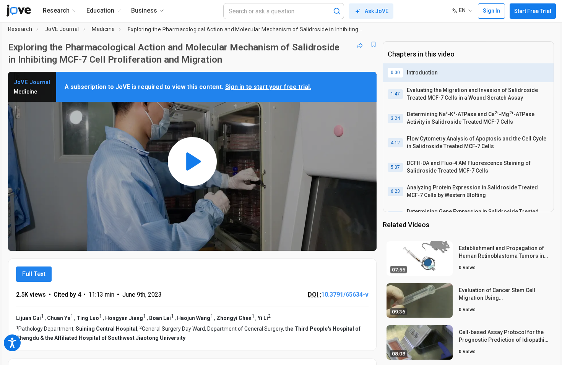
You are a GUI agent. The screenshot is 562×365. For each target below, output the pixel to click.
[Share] (360, 44)
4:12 (395, 142)
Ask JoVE (376, 11)
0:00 (395, 72)
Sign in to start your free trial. (268, 86)
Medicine (103, 29)
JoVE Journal (62, 29)
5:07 (395, 167)
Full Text (33, 274)
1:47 (395, 94)
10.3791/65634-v (345, 294)
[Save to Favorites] (373, 44)
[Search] (337, 11)
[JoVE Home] (18, 11)
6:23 (395, 191)
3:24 (395, 118)
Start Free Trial (532, 11)
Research (20, 29)
